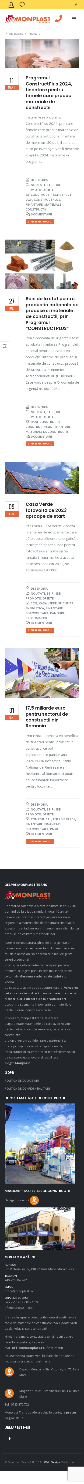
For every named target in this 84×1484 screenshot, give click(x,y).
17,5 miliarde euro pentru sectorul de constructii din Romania (47, 717)
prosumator (36, 618)
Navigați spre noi (17, 1200)
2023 (34, 603)
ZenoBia (41, 180)
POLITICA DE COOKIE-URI (22, 1080)
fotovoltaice (37, 613)
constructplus (47, 199)
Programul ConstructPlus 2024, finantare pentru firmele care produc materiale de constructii (49, 93)
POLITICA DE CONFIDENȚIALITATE (27, 1088)
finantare (34, 204)
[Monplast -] (27, 19)
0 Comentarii (41, 214)
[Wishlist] (22, 5)
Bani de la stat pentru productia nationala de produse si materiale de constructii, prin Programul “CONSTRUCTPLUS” (52, 314)
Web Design (52, 1462)
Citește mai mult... (40, 221)
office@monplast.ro (19, 1291)
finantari (52, 824)
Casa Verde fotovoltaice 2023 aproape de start (46, 510)
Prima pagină (14, 34)
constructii (41, 194)
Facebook (9, 1438)
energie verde (64, 819)
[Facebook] (75, 4)
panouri (57, 613)
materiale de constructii (47, 431)
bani (34, 422)
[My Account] (11, 5)
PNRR (54, 829)
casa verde (48, 603)
